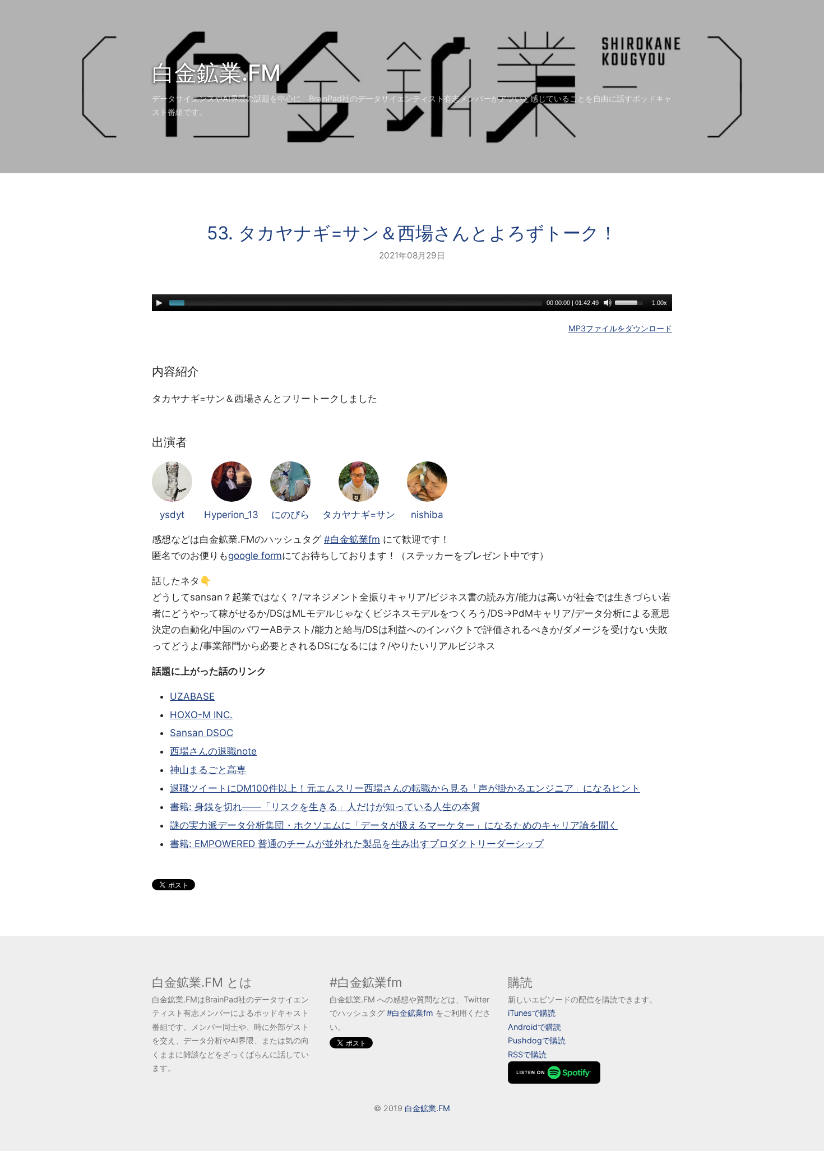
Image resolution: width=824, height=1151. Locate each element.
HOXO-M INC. (201, 714)
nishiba (427, 514)
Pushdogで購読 (537, 1040)
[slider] (630, 301)
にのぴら (290, 514)
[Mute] (607, 302)
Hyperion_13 (231, 514)
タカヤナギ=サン (358, 514)
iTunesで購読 (531, 1013)
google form (255, 555)
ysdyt (172, 514)
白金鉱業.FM (216, 72)
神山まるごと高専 (208, 769)
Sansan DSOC (201, 732)
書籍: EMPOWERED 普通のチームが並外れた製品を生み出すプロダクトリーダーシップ (357, 843)
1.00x (659, 302)
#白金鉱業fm (352, 539)
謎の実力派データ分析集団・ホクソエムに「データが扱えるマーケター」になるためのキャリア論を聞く (394, 825)
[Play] (159, 302)
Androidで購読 (534, 1027)
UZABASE (192, 696)
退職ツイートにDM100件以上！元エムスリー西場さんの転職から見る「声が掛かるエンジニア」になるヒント (405, 788)
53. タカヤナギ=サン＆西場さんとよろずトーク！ (412, 233)
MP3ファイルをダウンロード (620, 328)
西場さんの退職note (213, 751)
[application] (412, 302)
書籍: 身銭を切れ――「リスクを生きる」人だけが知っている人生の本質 (325, 806)
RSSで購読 (527, 1054)
